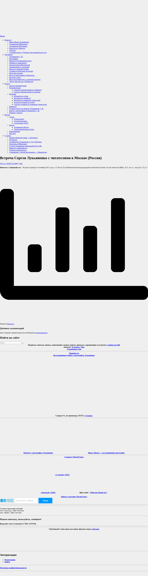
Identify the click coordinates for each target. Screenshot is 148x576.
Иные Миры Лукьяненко (19, 42)
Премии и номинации (18, 63)
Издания (12, 94)
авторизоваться (41, 333)
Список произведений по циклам (27, 92)
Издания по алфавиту (22, 98)
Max (82, 347)
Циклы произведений (17, 86)
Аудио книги (19, 119)
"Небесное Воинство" (98, 493)
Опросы (12, 50)
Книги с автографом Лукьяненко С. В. (24, 111)
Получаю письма (16, 73)
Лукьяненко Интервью (18, 46)
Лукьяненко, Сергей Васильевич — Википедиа (28, 152)
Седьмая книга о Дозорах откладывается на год (28, 52)
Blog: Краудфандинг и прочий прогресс (25, 79)
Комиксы (13, 107)
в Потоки (95, 529)
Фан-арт (12, 134)
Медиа (7, 115)
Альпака (88, 416)
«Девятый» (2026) (48, 493)
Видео (11, 125)
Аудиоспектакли (20, 121)
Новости (8, 40)
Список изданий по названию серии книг (30, 104)
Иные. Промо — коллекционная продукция (106, 453)
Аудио (11, 117)
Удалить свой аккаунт (17, 150)
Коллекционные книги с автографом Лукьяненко (74, 355)
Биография (13, 59)
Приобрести (74, 353)
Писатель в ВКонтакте (18, 144)
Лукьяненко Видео (21, 127)
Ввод (45, 500)
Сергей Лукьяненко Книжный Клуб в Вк (25, 146)
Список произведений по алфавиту (28, 90)
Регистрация (10, 560)
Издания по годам (21, 96)
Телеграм (76, 347)
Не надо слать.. (15, 77)
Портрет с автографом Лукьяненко (38, 453)
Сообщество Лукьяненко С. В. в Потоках (25, 142)
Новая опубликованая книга (20, 61)
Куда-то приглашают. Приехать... (22, 75)
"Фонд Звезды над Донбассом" (21, 82)
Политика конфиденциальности (13, 568)
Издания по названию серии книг (27, 100)
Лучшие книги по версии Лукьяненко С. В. (26, 109)
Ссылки (8, 136)
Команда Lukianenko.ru (18, 148)
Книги (7, 84)
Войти (7, 562)
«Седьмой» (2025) (62, 475)
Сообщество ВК (113, 345)
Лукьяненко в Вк (74, 349)
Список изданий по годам (24, 102)
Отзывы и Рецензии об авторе (21, 71)
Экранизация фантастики (24, 129)
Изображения (14, 131)
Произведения (15, 88)
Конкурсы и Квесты (17, 48)
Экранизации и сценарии (19, 67)
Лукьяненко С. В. (16, 57)
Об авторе (9, 55)
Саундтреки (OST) (21, 123)
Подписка (13, 140)
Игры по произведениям (19, 69)
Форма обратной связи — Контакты (23, 138)
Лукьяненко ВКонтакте (18, 44)
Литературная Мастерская (19, 65)
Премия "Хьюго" (16, 113)
